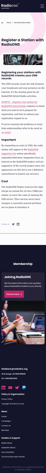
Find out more (12, 294)
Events (4, 416)
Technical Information (22, 22)
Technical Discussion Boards (13, 456)
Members (5, 430)
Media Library (6, 443)
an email (5, 132)
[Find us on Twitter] (17, 388)
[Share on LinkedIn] (18, 224)
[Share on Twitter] (13, 224)
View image (10, 57)
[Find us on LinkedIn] (3, 388)
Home (9, 22)
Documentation (7, 452)
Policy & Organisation (12, 394)
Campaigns (6, 421)
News (4, 411)
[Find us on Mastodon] (24, 388)
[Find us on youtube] (10, 388)
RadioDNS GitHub (8, 447)
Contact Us (5, 425)
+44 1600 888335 (19, 374)
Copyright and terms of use (12, 404)
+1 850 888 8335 (10, 378)
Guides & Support (10, 437)
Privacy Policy (7, 399)
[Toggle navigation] (42, 6)
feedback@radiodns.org (14, 368)
